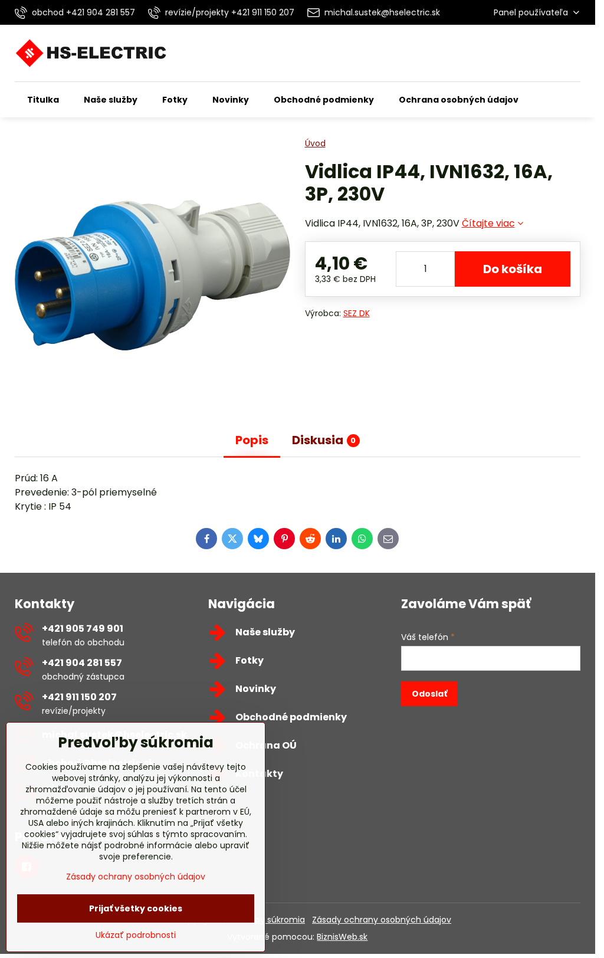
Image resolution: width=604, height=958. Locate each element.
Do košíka (512, 269)
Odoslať (429, 694)
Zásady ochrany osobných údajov (381, 920)
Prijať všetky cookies (135, 908)
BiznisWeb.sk (342, 937)
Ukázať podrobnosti (136, 935)
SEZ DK (356, 313)
